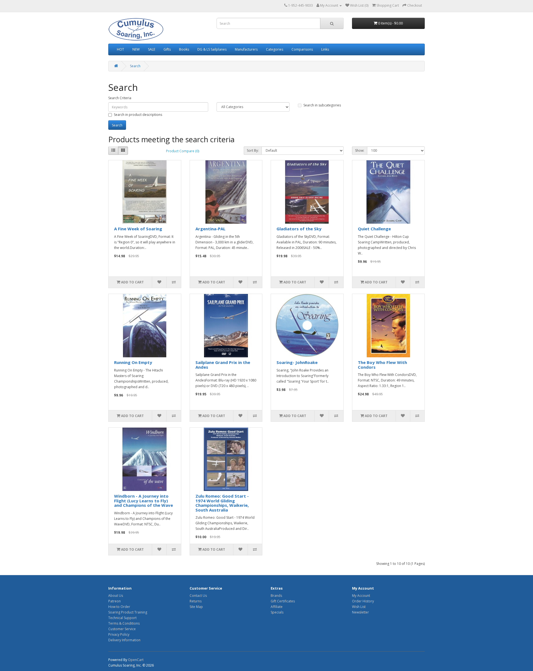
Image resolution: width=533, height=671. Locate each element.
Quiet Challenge (374, 228)
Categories (274, 49)
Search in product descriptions (138, 114)
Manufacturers (246, 49)
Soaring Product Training (127, 612)
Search (135, 66)
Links (325, 49)
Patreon (114, 601)
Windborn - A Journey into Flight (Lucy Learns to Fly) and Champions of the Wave (143, 500)
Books (184, 49)
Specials (277, 612)
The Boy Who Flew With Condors (382, 365)
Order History (363, 601)
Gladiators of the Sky (298, 228)
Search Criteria (119, 98)
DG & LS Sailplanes (212, 49)
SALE (151, 49)
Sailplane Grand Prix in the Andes (222, 365)
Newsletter (360, 612)
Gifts (167, 49)
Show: (359, 150)
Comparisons (302, 49)
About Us (115, 595)
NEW (136, 49)
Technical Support (122, 617)
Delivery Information (124, 640)
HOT (120, 49)
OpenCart (136, 659)
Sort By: (253, 150)
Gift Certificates (283, 601)
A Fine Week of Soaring (138, 228)
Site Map (196, 606)
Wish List (359, 606)
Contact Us (198, 595)
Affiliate (277, 606)
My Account (361, 595)
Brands (276, 595)
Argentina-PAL (210, 228)
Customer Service (122, 629)
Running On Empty (133, 362)
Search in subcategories (322, 105)
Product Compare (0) (182, 151)
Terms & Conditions (124, 623)
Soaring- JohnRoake (297, 362)
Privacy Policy (118, 634)
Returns (196, 601)
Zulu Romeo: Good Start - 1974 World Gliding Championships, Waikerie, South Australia (222, 503)
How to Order (119, 606)
